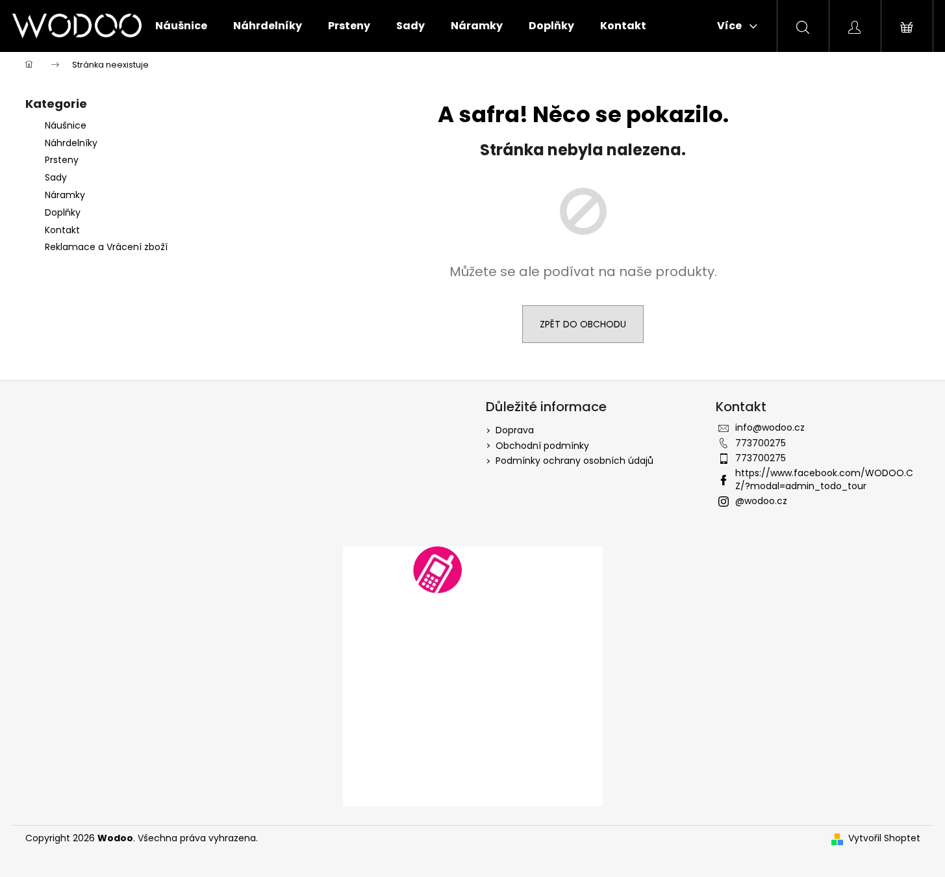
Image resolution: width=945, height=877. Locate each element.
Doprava (515, 430)
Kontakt (62, 229)
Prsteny (62, 159)
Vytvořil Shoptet (884, 838)
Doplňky (64, 212)
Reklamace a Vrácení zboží (106, 246)
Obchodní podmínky (542, 445)
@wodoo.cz (761, 500)
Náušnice (65, 125)
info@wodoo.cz (770, 427)
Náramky (65, 194)
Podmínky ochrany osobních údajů (574, 460)
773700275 (760, 443)
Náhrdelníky (71, 142)
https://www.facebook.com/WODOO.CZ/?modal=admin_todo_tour (824, 479)
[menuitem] (181, 26)
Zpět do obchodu (583, 324)
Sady (56, 177)
